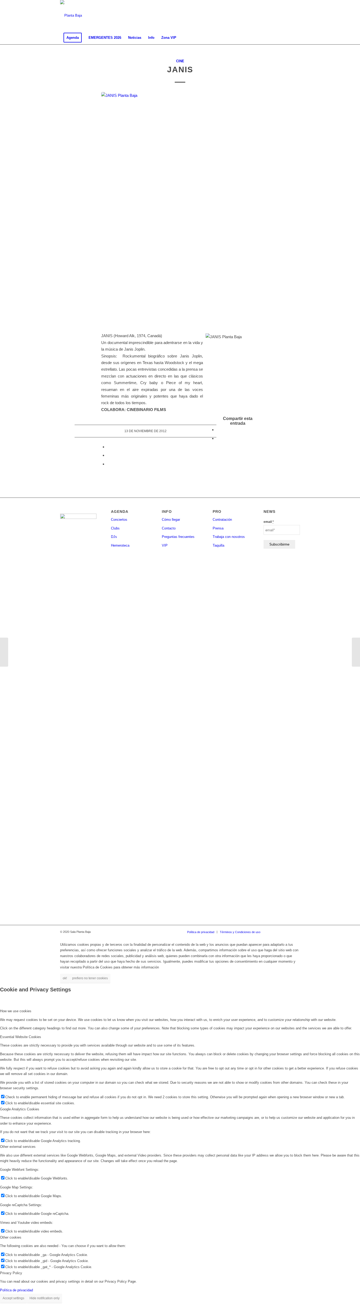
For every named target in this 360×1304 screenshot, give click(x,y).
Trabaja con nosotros (229, 537)
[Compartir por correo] (108, 464)
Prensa (218, 528)
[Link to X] (288, 16)
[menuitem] (72, 37)
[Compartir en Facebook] (218, 429)
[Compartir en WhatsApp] (108, 447)
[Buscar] (296, 37)
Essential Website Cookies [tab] (20, 1037)
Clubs (115, 528)
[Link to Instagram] (280, 16)
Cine (180, 61)
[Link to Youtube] (296, 16)
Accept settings (13, 1298)
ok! (65, 978)
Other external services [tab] (18, 1147)
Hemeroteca (120, 545)
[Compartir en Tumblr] (108, 455)
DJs (114, 537)
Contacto (169, 528)
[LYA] (4, 652)
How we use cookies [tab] (15, 1011)
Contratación (222, 520)
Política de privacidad (16, 1290)
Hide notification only (45, 1298)
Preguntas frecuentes (178, 537)
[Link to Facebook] (272, 16)
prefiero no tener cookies (90, 978)
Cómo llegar (171, 520)
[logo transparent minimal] (71, 15)
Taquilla (218, 545)
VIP (165, 545)
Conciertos (119, 520)
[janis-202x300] (180, 209)
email (269, 522)
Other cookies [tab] (10, 1237)
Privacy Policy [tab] (11, 1273)
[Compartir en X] (218, 438)
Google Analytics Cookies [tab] (19, 1109)
